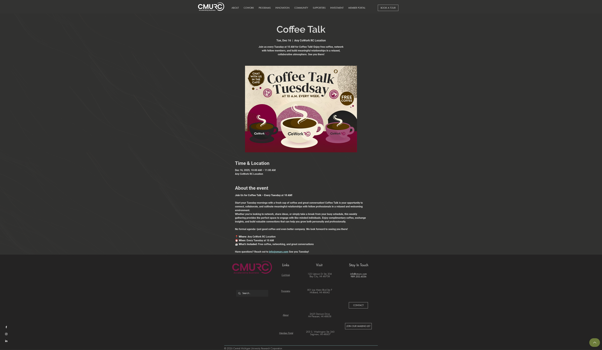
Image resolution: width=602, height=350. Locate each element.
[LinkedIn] (6, 340)
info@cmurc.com (358, 273)
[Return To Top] (594, 342)
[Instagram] (6, 334)
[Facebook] (6, 327)
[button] (235, 8)
